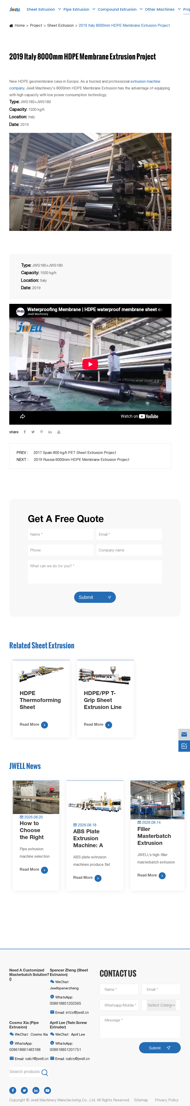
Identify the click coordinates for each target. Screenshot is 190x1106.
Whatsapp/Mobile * (120, 1005)
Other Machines (160, 10)
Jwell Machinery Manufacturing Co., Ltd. (63, 1100)
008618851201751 (65, 1049)
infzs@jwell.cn (77, 1012)
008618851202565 (65, 1003)
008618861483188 (25, 1049)
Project (36, 25)
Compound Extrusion (118, 10)
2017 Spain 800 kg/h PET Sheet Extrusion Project (75, 452)
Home (20, 25)
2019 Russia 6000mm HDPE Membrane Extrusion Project (81, 459)
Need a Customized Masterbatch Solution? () (29, 974)
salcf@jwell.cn (36, 1059)
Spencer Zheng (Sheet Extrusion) (69, 972)
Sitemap (141, 1100)
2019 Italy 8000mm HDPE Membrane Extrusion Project (124, 25)
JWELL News (25, 766)
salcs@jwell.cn (78, 1059)
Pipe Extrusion (76, 10)
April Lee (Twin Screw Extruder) (68, 1024)
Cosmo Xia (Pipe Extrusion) (24, 1024)
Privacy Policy (166, 1100)
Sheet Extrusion (41, 10)
